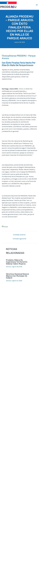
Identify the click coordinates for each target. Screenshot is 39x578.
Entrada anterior (19, 234)
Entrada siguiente (19, 238)
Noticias (8, 266)
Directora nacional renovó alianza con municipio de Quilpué (17, 276)
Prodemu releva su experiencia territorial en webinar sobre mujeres (16, 262)
